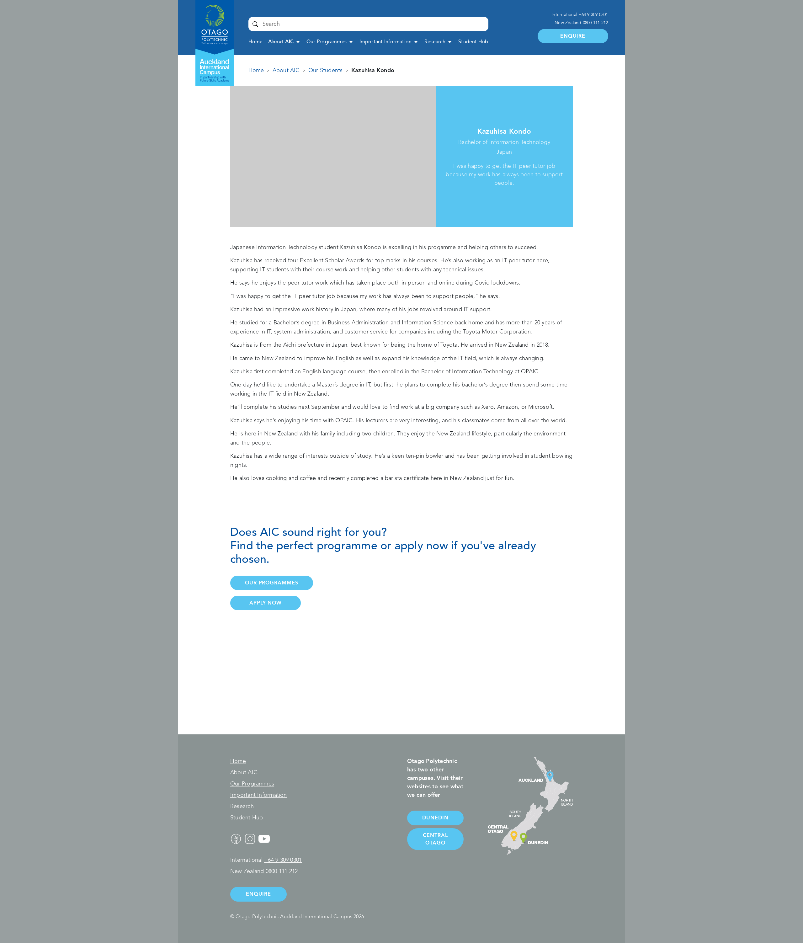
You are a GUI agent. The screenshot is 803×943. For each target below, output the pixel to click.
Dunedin (435, 817)
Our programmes (271, 582)
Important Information (385, 42)
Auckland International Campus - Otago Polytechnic (211, 21)
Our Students (325, 70)
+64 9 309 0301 (593, 14)
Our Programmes (326, 42)
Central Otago (435, 839)
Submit (255, 23)
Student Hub (473, 42)
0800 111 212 (595, 22)
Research (435, 42)
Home (255, 42)
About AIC (281, 42)
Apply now (265, 602)
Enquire (572, 36)
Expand (298, 41)
